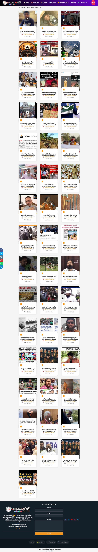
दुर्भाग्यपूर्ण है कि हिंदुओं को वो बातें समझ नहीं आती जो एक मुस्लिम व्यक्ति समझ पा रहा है (27, 247)
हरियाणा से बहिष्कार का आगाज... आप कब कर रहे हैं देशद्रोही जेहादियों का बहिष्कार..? (70, 431)
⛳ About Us (40, 542)
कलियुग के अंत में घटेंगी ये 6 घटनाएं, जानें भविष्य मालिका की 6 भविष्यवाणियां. (28, 492)
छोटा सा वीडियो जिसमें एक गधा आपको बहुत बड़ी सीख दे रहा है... (49, 154)
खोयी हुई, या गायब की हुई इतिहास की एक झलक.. (27, 63)
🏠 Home (26, 2)
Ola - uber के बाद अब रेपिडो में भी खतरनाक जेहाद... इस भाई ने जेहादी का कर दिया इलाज (27, 33)
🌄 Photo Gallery (63, 2)
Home (32, 542)
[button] (93, 3)
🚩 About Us (35, 2)
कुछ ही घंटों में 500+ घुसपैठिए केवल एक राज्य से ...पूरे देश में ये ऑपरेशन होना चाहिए (49, 308)
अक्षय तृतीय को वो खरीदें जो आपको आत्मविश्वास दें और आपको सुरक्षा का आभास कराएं (70, 217)
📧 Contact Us (82, 2)
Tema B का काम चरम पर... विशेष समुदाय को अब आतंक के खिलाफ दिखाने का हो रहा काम (49, 339)
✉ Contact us (51, 542)
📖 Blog (73, 2)
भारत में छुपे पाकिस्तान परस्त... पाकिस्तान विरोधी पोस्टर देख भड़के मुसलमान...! (28, 308)
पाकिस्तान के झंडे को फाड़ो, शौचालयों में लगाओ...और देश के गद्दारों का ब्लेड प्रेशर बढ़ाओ (70, 125)
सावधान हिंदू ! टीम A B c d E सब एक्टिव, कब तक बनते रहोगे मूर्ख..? (28, 370)
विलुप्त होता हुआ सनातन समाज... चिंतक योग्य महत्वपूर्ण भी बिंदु (49, 125)
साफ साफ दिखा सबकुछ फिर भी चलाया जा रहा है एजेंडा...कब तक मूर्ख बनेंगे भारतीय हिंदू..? (49, 278)
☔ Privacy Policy (63, 542)
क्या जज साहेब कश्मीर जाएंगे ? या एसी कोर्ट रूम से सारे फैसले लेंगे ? (28, 400)
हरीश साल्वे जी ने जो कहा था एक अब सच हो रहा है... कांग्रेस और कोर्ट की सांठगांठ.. (70, 33)
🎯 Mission (44, 2)
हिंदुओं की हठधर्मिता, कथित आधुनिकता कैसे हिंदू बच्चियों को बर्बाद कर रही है (28, 155)
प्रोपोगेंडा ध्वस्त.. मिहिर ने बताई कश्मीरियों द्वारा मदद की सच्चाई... (70, 246)
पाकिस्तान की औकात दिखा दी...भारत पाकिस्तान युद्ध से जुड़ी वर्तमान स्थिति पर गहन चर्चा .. (70, 63)
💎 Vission (52, 2)
